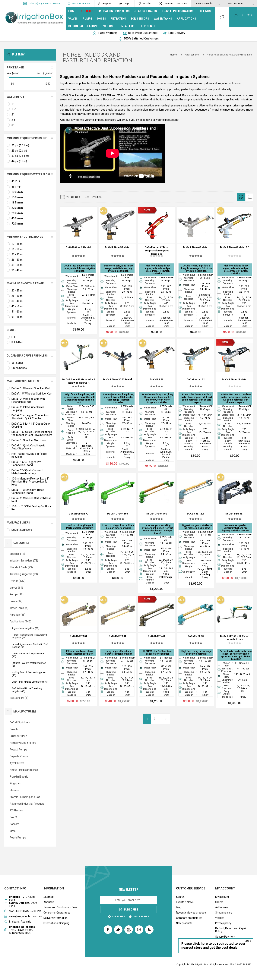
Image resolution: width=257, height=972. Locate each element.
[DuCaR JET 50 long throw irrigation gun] (195, 651)
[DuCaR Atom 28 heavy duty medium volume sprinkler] (78, 270)
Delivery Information (55, 917)
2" (12, 114)
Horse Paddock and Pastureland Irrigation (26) (29, 636)
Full (13, 337)
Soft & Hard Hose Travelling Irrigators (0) (27, 690)
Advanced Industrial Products (27, 803)
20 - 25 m (17, 290)
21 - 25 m (17, 254)
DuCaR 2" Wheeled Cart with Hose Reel (31, 500)
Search (180, 896)
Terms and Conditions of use (60, 907)
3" (12, 125)
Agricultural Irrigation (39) (25, 628)
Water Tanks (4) (19, 607)
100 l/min (17, 191)
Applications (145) (20, 621)
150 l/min (17, 197)
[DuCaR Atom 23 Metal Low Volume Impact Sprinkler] (234, 400)
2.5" (13, 119)
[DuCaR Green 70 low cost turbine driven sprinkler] (78, 528)
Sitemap (48, 896)
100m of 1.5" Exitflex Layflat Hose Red (31, 508)
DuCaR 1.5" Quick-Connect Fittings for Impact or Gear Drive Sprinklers (31, 433)
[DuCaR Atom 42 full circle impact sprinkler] (195, 272)
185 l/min (17, 202)
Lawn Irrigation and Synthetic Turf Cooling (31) (30, 645)
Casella (14, 729)
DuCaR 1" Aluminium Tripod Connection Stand (27, 491)
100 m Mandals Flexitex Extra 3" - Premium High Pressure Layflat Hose (31, 481)
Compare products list (175, 3)
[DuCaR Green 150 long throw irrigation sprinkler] (156, 533)
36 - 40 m (17, 270)
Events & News (185, 902)
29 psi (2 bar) (19, 150)
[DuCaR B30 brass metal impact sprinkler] (156, 405)
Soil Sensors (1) (19, 697)
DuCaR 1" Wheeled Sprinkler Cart (30, 388)
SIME (13, 830)
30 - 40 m (17, 301)
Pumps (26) (17, 594)
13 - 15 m (17, 243)
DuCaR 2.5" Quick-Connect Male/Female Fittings (27, 472)
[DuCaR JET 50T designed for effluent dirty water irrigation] (117, 651)
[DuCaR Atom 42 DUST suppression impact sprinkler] (156, 272)
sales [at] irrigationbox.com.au (44, 3)
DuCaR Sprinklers (21, 529)
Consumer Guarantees (56, 912)
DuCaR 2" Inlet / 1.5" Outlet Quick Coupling (30, 425)
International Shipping (56, 923)
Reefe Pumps (18, 837)
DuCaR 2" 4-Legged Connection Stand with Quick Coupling (30, 417)
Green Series (19, 368)
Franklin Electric (19, 776)
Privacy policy (223, 923)
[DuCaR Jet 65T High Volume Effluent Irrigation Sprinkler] (156, 651)
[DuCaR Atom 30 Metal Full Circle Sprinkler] (117, 403)
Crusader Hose (18, 736)
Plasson (14, 790)
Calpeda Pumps (19, 756)
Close (248, 941)
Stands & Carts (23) (21, 567)
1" (12, 103)
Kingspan (15, 783)
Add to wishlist (83, 234)
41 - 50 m (17, 306)
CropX (13, 817)
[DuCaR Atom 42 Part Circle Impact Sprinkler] (234, 272)
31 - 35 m (17, 264)
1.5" (13, 109)
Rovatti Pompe (18, 749)
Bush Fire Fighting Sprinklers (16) (30, 681)
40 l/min (16, 181)
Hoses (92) (16, 601)
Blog (178, 907)
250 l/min (17, 213)
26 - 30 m (17, 259)
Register (107, 3)
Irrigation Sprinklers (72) (24, 560)
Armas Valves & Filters (23, 742)
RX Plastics (16, 810)
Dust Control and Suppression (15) (28, 655)
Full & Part (17, 342)
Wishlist (219, 917)
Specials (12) (17, 553)
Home (173, 54)
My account (222, 896)
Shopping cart (223, 912)
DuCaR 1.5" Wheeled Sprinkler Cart (31, 393)
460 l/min (17, 218)
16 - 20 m (17, 249)
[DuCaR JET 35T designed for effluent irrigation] (78, 651)
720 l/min (17, 223)
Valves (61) (16, 587)
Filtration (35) (17, 614)
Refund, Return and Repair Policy (231, 930)
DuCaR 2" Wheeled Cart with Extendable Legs (28, 400)
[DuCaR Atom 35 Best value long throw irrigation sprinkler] (117, 272)
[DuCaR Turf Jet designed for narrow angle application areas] (234, 528)
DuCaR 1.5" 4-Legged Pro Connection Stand (26, 464)
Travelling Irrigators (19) (24, 574)
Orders (219, 902)
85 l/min (16, 186)
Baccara (14, 824)
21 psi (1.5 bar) (20, 145)
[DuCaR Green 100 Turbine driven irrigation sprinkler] (117, 528)
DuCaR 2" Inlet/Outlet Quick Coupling (27, 409)
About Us (48, 902)
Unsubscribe (141, 916)
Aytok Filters (17, 763)
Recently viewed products (191, 912)
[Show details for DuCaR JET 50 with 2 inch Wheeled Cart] (234, 652)
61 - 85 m (17, 316)
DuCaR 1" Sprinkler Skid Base (28, 440)
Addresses (221, 907)
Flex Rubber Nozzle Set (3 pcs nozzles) (29, 455)
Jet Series (17, 362)
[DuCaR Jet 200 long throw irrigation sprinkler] (195, 530)
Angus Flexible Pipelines (24, 769)
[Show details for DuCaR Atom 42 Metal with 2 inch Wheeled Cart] (78, 402)
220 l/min (17, 207)
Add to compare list (91, 234)
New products (184, 923)
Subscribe (118, 916)
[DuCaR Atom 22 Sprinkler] (195, 400)
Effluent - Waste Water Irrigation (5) (29, 664)
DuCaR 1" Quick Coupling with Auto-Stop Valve (28, 447)
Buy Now (74, 234)
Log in (127, 3)
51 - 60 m (17, 311)
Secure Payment (225, 936)
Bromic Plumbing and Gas (25, 796)
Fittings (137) (17, 580)
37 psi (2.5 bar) (20, 155)
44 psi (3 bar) (19, 161)
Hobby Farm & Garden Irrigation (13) (29, 674)
